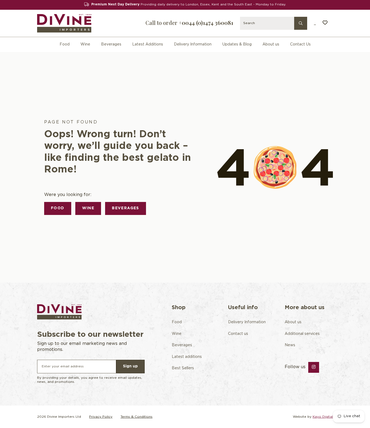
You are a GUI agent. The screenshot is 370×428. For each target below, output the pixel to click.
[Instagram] (313, 367)
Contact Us (300, 44)
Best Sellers (183, 368)
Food (65, 44)
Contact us (238, 333)
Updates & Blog (237, 44)
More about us (304, 307)
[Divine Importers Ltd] (64, 23)
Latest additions (187, 356)
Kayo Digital (323, 416)
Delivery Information (193, 44)
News (290, 345)
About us (270, 44)
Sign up (130, 366)
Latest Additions (147, 44)
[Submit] (300, 23)
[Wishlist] (325, 23)
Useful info (243, 307)
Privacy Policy (100, 416)
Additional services (302, 333)
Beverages (111, 44)
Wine (85, 44)
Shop (179, 307)
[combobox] (273, 23)
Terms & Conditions (136, 416)
